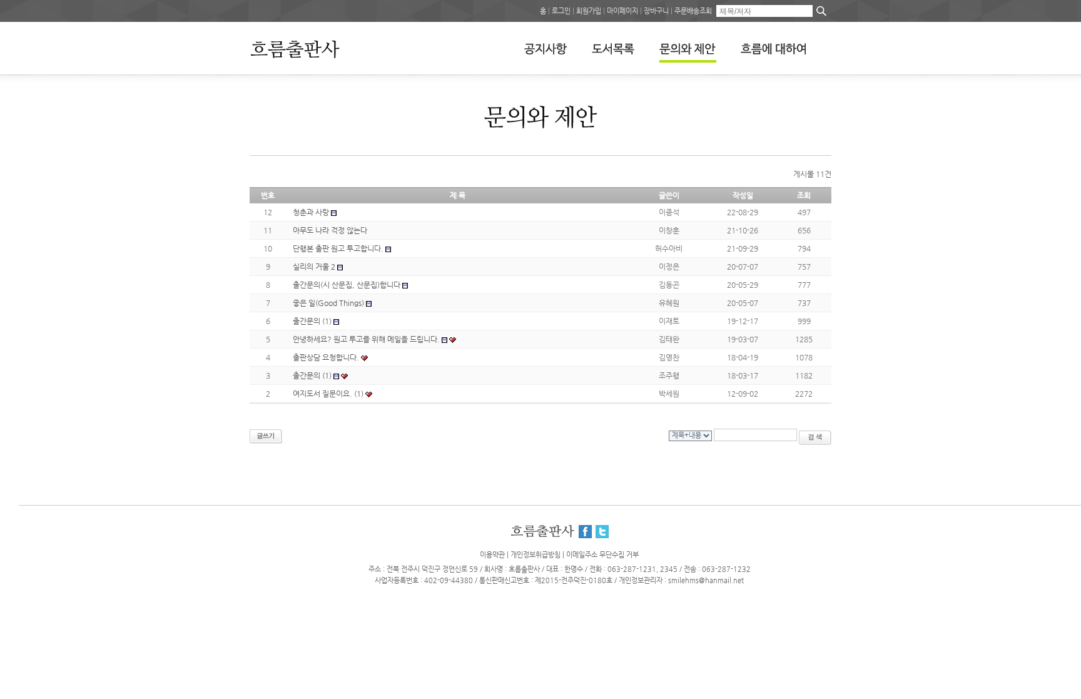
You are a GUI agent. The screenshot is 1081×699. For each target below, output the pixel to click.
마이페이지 (622, 11)
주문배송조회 (693, 11)
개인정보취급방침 (535, 555)
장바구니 (656, 11)
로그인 (561, 11)
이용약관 (492, 555)
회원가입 (588, 11)
